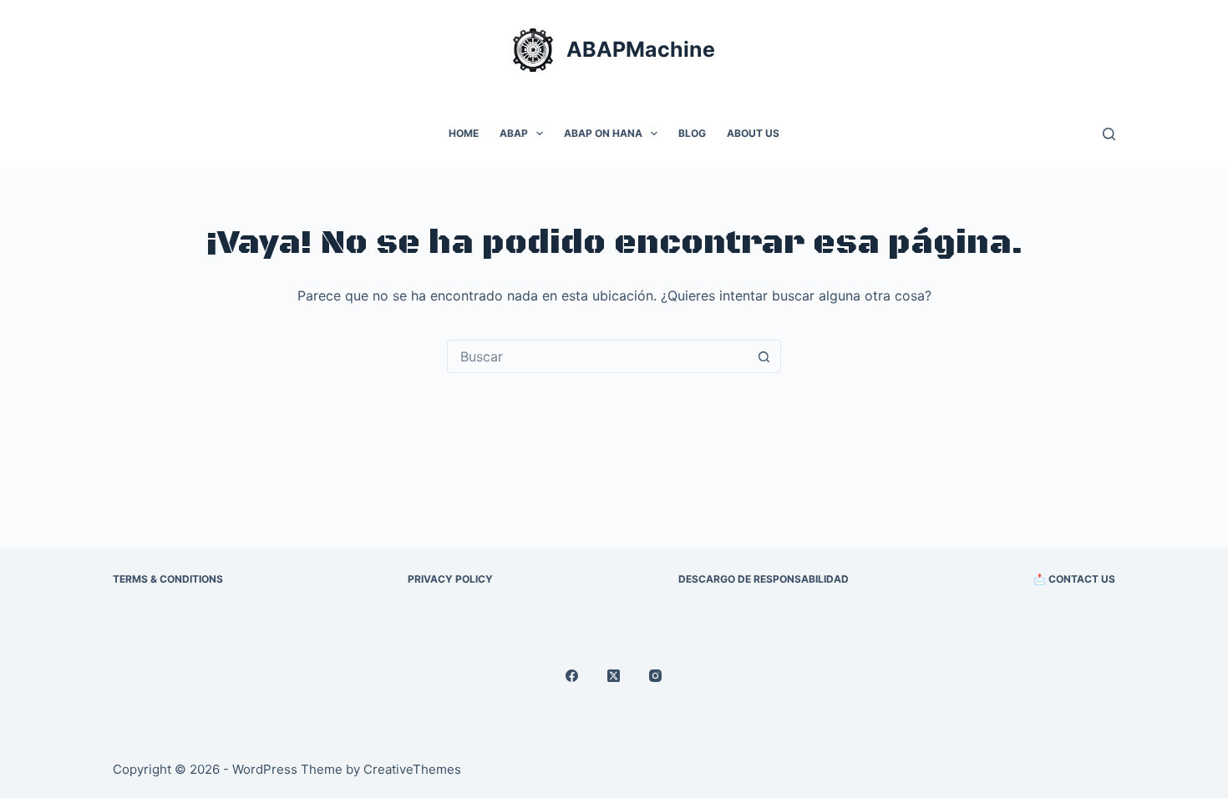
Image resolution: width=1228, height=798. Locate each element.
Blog (692, 133)
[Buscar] (1109, 134)
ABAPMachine (640, 49)
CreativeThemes (412, 769)
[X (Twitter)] (613, 675)
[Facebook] (572, 675)
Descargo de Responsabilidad (763, 579)
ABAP (514, 133)
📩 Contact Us (1074, 579)
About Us (753, 133)
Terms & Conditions (168, 579)
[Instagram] (655, 675)
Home (464, 133)
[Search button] (763, 356)
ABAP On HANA (603, 133)
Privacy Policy (450, 579)
